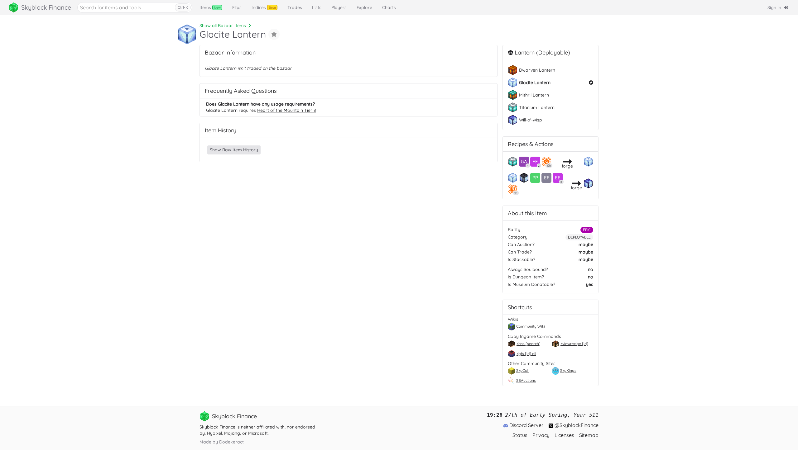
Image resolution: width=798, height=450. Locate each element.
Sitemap (588, 435)
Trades (294, 7)
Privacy (541, 435)
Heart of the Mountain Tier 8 (286, 110)
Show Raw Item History (234, 150)
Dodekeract (231, 442)
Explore (364, 7)
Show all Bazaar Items (223, 25)
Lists (316, 7)
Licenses (564, 435)
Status (519, 435)
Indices (264, 7)
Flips (237, 7)
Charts (389, 7)
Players (339, 7)
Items (210, 7)
